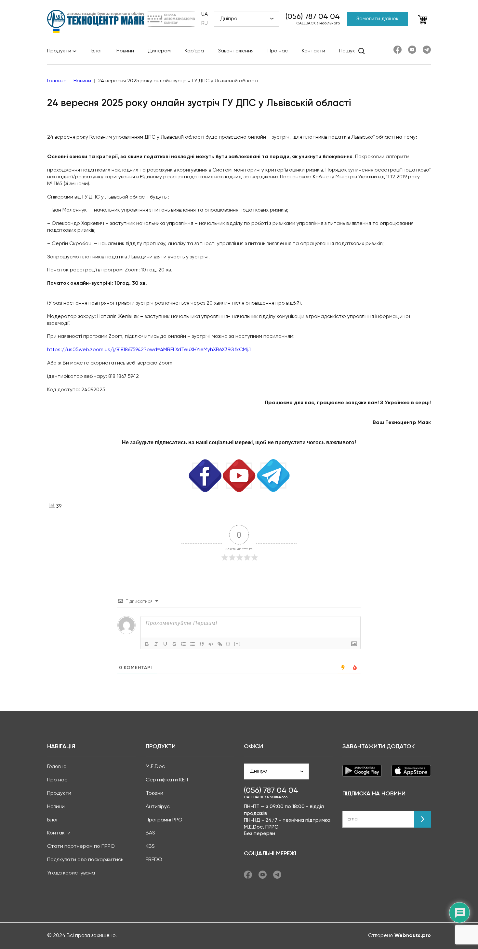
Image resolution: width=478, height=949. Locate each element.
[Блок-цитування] (201, 644)
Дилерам (159, 51)
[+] (237, 643)
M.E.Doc (155, 766)
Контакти (313, 51)
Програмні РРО (164, 820)
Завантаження (236, 51)
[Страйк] (174, 644)
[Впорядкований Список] (183, 644)
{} (228, 643)
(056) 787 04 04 (312, 17)
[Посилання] (219, 644)
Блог (96, 51)
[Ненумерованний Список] (192, 644)
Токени (154, 793)
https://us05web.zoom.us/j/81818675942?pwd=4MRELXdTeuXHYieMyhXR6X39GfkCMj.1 (149, 349)
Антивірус (158, 806)
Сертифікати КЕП (167, 780)
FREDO (154, 859)
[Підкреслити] (165, 644)
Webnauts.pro (412, 935)
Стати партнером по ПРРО (81, 846)
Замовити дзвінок (377, 18)
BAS (150, 833)
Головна (57, 766)
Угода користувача (71, 873)
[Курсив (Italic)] (156, 644)
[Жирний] (147, 644)
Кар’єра (194, 51)
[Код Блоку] (210, 644)
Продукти (59, 51)
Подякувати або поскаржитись (85, 859)
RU (204, 23)
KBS (150, 846)
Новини (125, 51)
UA (204, 14)
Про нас (278, 51)
